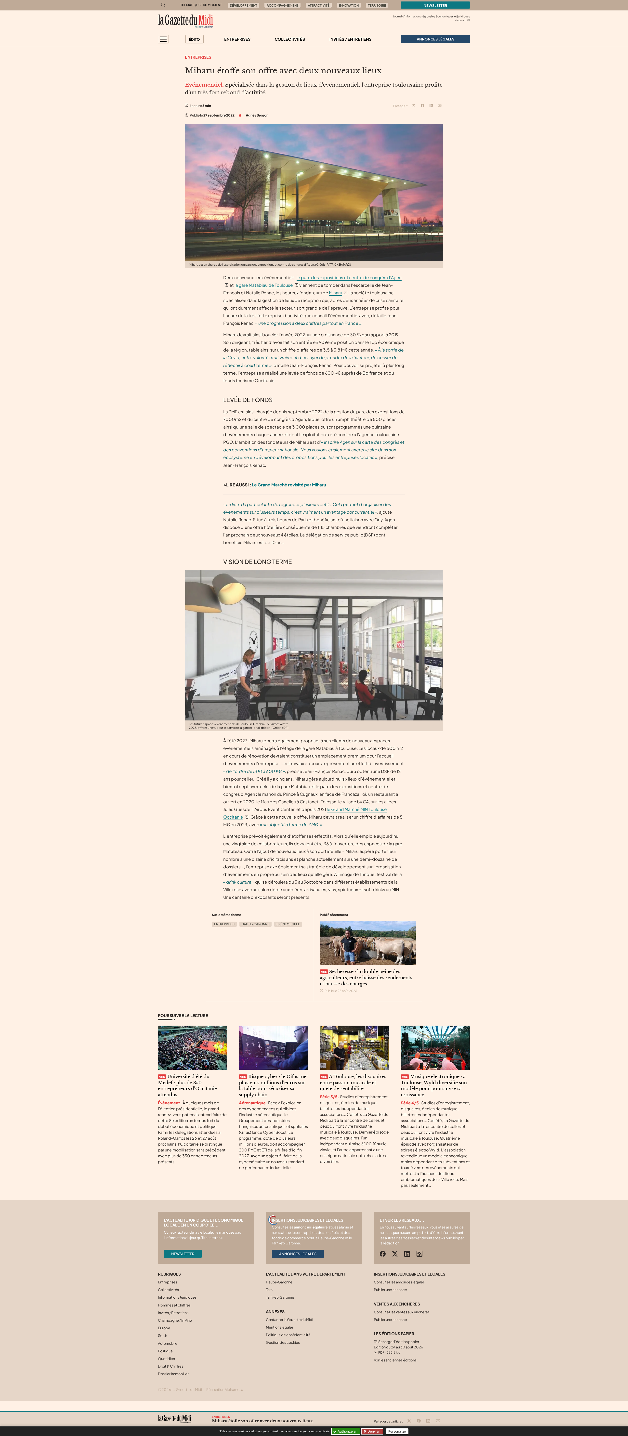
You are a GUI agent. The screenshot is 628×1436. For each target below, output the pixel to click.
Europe (164, 1328)
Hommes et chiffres (174, 1305)
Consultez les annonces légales (399, 1282)
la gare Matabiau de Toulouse (264, 285)
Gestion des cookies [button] (283, 1342)
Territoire (377, 5)
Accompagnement (282, 5)
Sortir (162, 1335)
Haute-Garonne (255, 924)
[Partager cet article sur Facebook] (422, 106)
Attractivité (318, 5)
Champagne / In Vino (175, 1320)
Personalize (397, 1431)
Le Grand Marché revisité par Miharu (289, 484)
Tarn (269, 1289)
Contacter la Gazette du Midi (289, 1319)
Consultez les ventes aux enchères (402, 1312)
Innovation (349, 5)
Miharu (335, 292)
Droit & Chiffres (170, 1366)
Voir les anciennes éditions (395, 1360)
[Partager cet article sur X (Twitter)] (414, 106)
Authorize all (347, 1431)
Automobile (167, 1343)
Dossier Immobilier (173, 1373)
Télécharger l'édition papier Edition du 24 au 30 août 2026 (398, 1346)
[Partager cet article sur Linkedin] (431, 106)
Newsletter (435, 5)
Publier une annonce (390, 1289)
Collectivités (290, 39)
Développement (243, 5)
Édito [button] (194, 39)
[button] (163, 39)
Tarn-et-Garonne (280, 1297)
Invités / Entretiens (350, 39)
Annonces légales (297, 1254)
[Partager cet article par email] (440, 106)
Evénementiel (288, 924)
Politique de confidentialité (288, 1334)
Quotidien (166, 1358)
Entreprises (237, 39)
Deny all (373, 1431)
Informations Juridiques (177, 1297)
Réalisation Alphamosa (224, 1389)
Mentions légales (280, 1327)
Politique (165, 1351)
